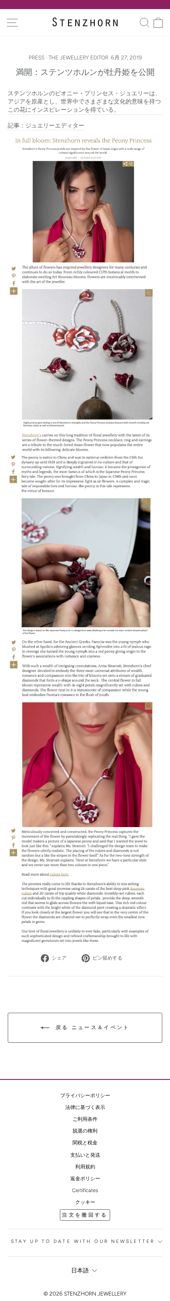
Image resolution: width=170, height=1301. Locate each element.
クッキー (85, 1202)
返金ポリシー (85, 1179)
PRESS (36, 57)
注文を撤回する (84, 1215)
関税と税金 (85, 1143)
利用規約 (85, 1167)
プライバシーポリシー (85, 1096)
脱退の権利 (85, 1131)
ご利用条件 (85, 1119)
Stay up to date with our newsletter (83, 1241)
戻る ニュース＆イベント (91, 1027)
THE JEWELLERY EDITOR (78, 57)
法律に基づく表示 (85, 1107)
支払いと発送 (85, 1155)
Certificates (85, 1190)
